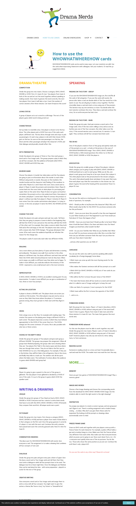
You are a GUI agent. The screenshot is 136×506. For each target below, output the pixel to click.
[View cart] (108, 38)
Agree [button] (129, 503)
